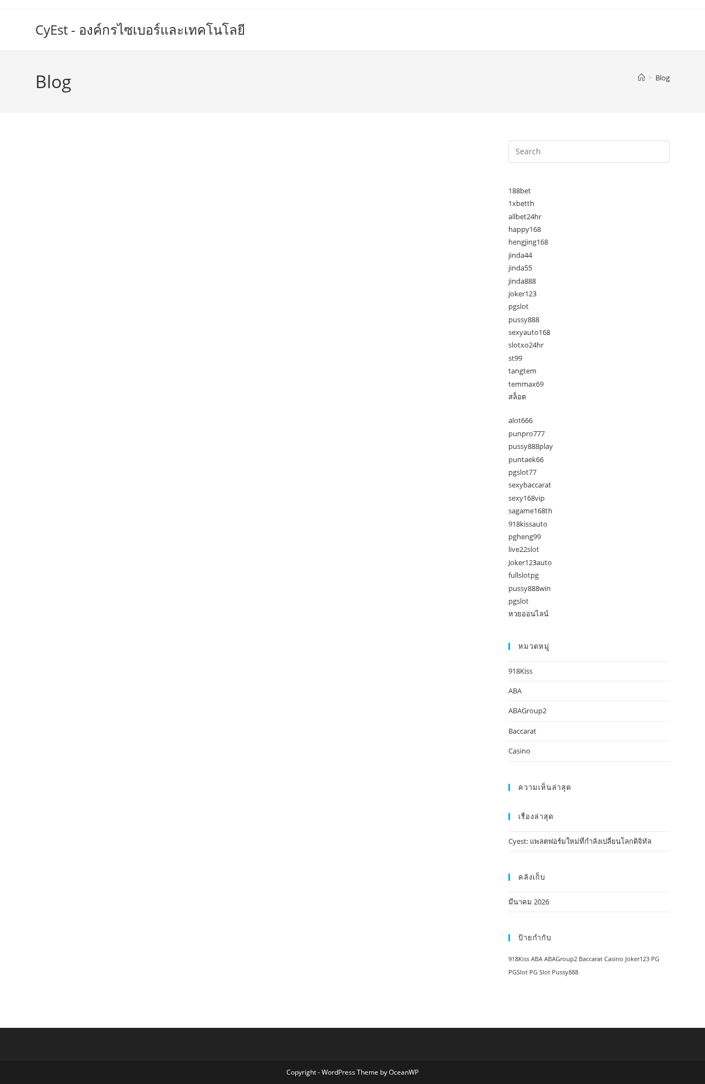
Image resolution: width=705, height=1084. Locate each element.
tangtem (522, 371)
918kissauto (527, 524)
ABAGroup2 (527, 711)
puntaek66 (526, 459)
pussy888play (530, 446)
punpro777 (526, 433)
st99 (515, 358)
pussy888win (529, 588)
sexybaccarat (529, 485)
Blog (662, 78)
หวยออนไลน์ (528, 614)
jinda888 (522, 281)
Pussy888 (565, 972)
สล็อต (517, 397)
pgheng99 (524, 536)
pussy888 (523, 319)
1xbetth (521, 203)
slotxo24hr (526, 345)
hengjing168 (528, 242)
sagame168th (530, 511)
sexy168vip (526, 498)
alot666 (520, 420)
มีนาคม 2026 (528, 902)
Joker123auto (530, 562)
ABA (515, 691)
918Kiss (520, 671)
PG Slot (539, 972)
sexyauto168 (529, 332)
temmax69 (526, 384)
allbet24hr (524, 216)
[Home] (641, 78)
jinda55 (520, 268)
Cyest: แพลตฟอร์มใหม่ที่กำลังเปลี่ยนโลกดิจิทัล (580, 841)
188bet (519, 191)
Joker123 (637, 959)
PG (655, 959)
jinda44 (520, 255)
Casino (519, 751)
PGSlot (518, 972)
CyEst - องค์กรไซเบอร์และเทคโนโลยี (140, 29)
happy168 (524, 229)
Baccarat (522, 731)
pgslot (518, 306)
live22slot (523, 549)
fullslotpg (523, 575)
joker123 (522, 294)
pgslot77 (522, 472)
